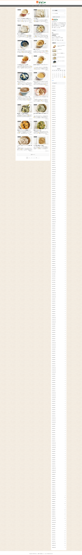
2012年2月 (58, 413)
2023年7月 (58, 127)
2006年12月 (58, 543)
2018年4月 (58, 259)
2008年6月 (58, 505)
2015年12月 (58, 317)
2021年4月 (58, 184)
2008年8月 (58, 501)
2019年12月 (58, 217)
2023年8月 (58, 125)
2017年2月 (58, 288)
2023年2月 (58, 138)
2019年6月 (58, 230)
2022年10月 (58, 146)
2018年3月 (58, 261)
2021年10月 (58, 171)
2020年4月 (58, 209)
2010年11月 (58, 445)
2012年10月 (58, 397)
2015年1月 (58, 340)
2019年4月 (58, 234)
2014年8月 (58, 351)
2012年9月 (58, 399)
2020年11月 (58, 194)
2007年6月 (58, 530)
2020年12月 (58, 192)
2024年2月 (58, 113)
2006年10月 (58, 547)
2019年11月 (58, 219)
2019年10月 (58, 221)
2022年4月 (58, 159)
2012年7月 (58, 403)
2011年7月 (58, 428)
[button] (64, 13)
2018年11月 (58, 244)
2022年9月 (58, 148)
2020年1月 (58, 215)
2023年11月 (58, 119)
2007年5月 (58, 532)
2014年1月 (58, 365)
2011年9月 (58, 424)
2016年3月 (58, 311)
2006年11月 (58, 545)
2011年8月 (58, 426)
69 (36, 157)
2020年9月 (58, 198)
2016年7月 (58, 303)
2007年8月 (58, 526)
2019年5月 (58, 232)
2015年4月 (58, 334)
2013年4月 (58, 384)
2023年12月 (58, 117)
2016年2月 (58, 313)
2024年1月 (58, 115)
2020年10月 (58, 196)
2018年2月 (58, 263)
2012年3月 (58, 411)
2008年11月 (58, 495)
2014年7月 (58, 353)
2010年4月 (58, 459)
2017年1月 (58, 290)
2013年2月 (58, 388)
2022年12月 (58, 142)
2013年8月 (58, 376)
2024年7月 (58, 102)
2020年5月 (58, 207)
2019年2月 (58, 238)
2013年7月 (58, 378)
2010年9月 (58, 449)
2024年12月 (58, 92)
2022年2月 (58, 163)
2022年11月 (58, 144)
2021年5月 (58, 182)
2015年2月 (58, 338)
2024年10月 (58, 96)
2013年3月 (58, 386)
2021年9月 (58, 173)
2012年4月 (58, 409)
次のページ (33, 154)
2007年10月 (58, 522)
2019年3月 (58, 236)
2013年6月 (58, 380)
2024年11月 (58, 94)
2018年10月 (58, 246)
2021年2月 (58, 188)
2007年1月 (58, 541)
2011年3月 (58, 436)
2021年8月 (58, 175)
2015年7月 (58, 328)
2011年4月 (58, 434)
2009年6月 (58, 480)
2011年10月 (58, 422)
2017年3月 (58, 286)
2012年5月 (58, 407)
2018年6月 (58, 255)
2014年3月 (58, 361)
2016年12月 (58, 292)
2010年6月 (58, 455)
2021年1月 (58, 190)
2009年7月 (58, 478)
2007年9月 (58, 524)
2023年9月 (58, 123)
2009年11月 (58, 470)
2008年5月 (58, 507)
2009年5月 (58, 482)
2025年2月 (58, 88)
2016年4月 (58, 309)
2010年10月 (58, 447)
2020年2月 (58, 213)
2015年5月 (58, 332)
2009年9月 (58, 474)
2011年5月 (58, 432)
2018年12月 (58, 242)
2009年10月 (58, 472)
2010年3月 (58, 461)
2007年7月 (58, 528)
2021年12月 (58, 167)
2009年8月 (58, 476)
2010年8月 (58, 451)
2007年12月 (58, 518)
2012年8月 (58, 401)
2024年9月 (58, 98)
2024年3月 (58, 111)
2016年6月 (58, 305)
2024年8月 (58, 100)
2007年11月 (58, 520)
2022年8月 (58, 150)
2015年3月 (58, 336)
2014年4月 (58, 359)
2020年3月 (58, 211)
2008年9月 (58, 499)
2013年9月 (58, 374)
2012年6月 (58, 405)
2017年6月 (58, 280)
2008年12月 (58, 493)
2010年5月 (58, 457)
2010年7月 (58, 453)
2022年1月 (58, 165)
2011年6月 (58, 430)
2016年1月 (58, 315)
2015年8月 (58, 326)
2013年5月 (58, 382)
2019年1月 (58, 240)
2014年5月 (58, 357)
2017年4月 (58, 284)
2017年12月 (58, 267)
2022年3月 (58, 161)
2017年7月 (58, 278)
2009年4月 (58, 484)
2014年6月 (58, 355)
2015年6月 (58, 330)
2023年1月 (58, 140)
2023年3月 (58, 136)
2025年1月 (58, 90)
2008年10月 (58, 497)
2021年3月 (58, 186)
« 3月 (53, 80)
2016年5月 (58, 307)
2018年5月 (58, 257)
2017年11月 (58, 269)
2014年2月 (58, 363)
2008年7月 (58, 503)
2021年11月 (58, 169)
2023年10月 (58, 121)
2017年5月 (58, 282)
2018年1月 (58, 265)
